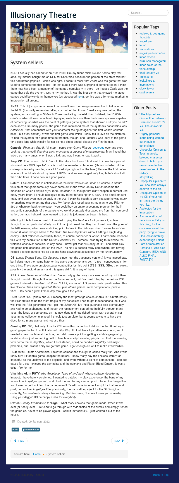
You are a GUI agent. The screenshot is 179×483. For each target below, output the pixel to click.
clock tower (146, 88)
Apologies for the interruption (150, 210)
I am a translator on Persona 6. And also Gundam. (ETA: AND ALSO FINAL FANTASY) (152, 251)
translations (146, 49)
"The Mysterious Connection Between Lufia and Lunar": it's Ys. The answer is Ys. (152, 122)
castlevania (146, 92)
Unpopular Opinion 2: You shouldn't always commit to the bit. (152, 185)
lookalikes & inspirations (147, 82)
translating (146, 76)
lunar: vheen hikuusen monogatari (152, 59)
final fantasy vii (149, 72)
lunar (15, 429)
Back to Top (161, 475)
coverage (98, 147)
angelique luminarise (152, 53)
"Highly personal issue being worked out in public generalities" (151, 140)
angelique (145, 41)
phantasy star (31, 429)
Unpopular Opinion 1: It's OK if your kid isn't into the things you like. (152, 198)
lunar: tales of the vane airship (150, 67)
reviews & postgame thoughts (152, 35)
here (80, 96)
